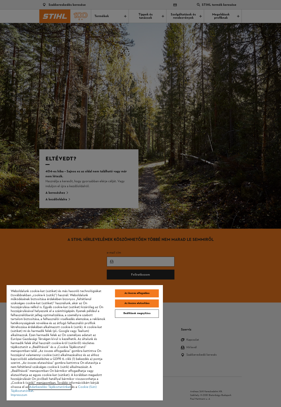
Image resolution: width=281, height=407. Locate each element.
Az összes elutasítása (137, 303)
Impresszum (19, 395)
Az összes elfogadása (137, 293)
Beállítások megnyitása (136, 313)
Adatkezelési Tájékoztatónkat (50, 387)
